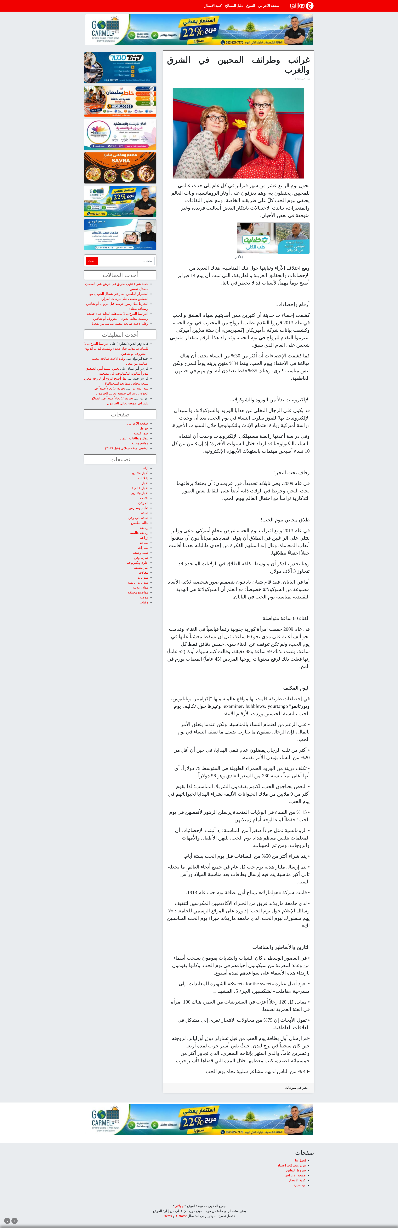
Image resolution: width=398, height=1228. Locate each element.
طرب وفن (141, 557)
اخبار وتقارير (139, 493)
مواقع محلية (140, 443)
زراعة (144, 537)
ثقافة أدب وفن (138, 518)
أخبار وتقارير (139, 473)
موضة (144, 597)
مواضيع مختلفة (138, 592)
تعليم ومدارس (138, 508)
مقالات (143, 572)
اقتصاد (143, 498)
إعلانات (143, 478)
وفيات (144, 602)
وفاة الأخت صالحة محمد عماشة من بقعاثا (120, 323)
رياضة (144, 528)
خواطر (143, 428)
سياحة (144, 542)
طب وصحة (140, 552)
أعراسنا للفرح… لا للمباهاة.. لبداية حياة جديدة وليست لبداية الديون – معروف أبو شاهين (116, 348)
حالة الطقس (139, 523)
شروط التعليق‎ (296, 1170)
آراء (145, 468)
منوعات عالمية (138, 582)
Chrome (181, 1216)
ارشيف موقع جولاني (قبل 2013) (126, 448)
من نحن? (300, 1185)
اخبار (145, 483)
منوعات (290, 1087)
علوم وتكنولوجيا (137, 562)
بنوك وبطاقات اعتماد (134, 438)
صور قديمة (140, 433)
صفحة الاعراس (268, 5)
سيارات (143, 547)
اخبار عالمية (140, 488)
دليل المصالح (234, 5)
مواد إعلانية (140, 587)
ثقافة (144, 513)
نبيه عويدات (140, 388)
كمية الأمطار (213, 5)
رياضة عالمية (139, 532)
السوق (250, 5)
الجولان (143, 503)
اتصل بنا (300, 1160)
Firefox (167, 1216)
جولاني (179, 1206)
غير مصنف (140, 567)
